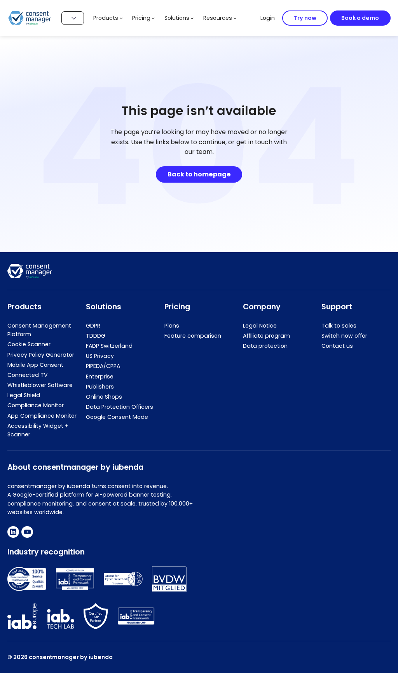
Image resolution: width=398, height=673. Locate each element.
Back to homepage (199, 174)
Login (267, 18)
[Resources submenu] (234, 17)
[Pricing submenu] (153, 17)
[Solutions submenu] (192, 17)
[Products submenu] (121, 17)
